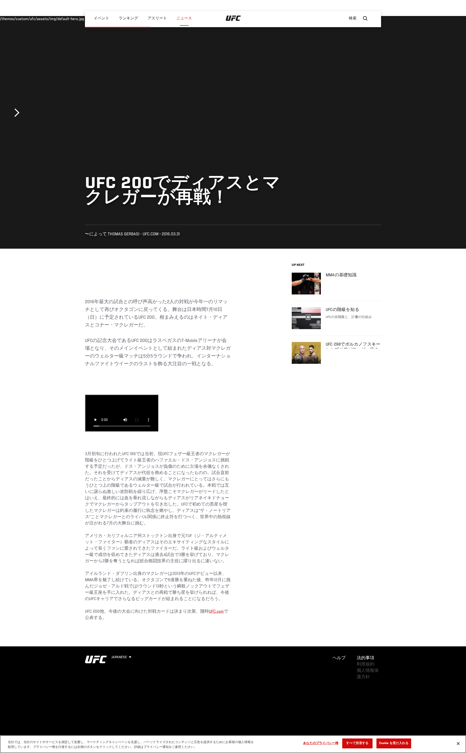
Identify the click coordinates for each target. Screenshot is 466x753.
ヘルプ (339, 658)
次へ (15, 113)
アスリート (157, 18)
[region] (233, 744)
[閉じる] (458, 743)
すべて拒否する (357, 743)
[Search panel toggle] (365, 18)
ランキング (128, 18)
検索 (353, 18)
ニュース (184, 18)
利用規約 (365, 664)
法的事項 (365, 658)
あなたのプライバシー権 (320, 743)
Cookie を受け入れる (394, 743)
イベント (101, 18)
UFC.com (216, 612)
